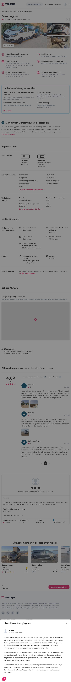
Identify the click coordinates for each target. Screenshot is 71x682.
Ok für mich (12, 672)
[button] (4, 679)
